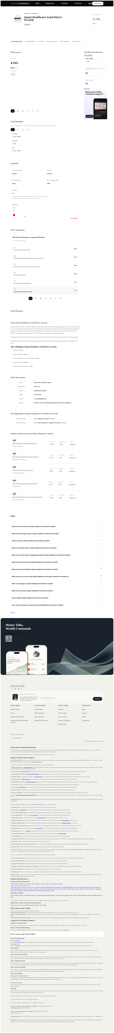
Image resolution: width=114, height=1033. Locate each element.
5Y (37, 111)
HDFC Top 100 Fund (27, 887)
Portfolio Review (25, 3)
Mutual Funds (50, 3)
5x (22, 129)
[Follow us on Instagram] (12, 688)
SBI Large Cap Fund (16, 887)
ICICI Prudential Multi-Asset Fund (69, 887)
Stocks (37, 3)
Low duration (34, 815)
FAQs (84, 717)
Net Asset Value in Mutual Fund (64, 895)
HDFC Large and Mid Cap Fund (71, 889)
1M (12, 111)
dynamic (28, 831)
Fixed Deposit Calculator (56, 884)
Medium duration (66, 823)
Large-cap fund (25, 771)
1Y (28, 111)
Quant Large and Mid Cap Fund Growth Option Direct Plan (27, 497)
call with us (66, 930)
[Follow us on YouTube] (18, 688)
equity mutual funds (36, 762)
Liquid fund (22, 810)
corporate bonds (62, 833)
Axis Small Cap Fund (39, 887)
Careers (84, 713)
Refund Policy (62, 724)
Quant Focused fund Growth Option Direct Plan (24, 443)
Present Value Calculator (25, 884)
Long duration (38, 828)
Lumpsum (90, 55)
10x (28, 129)
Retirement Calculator (41, 720)
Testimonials (86, 720)
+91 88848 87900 (17, 738)
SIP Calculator (38, 709)
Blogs (83, 709)
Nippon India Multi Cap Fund (52, 887)
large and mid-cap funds (33, 774)
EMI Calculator (39, 717)
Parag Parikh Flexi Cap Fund (21, 889)
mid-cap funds (38, 776)
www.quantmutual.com (40, 398)
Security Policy (62, 717)
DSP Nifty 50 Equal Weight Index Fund (27, 890)
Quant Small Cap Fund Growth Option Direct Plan (24, 483)
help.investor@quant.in (40, 390)
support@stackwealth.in (18, 734)
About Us (61, 709)
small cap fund (25, 779)
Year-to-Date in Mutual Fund (80, 895)
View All (13, 612)
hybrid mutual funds (78, 849)
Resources (78, 3)
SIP (85, 55)
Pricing (90, 3)
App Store (17, 945)
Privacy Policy (62, 713)
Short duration (64, 820)
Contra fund (22, 787)
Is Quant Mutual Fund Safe (29, 895)
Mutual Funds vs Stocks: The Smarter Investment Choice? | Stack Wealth (28, 905)
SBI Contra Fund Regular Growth (46, 890)
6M (23, 111)
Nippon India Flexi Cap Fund (36, 889)
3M (18, 111)
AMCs (12, 713)
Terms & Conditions (64, 720)
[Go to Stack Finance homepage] (16, 3)
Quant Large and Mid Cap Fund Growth (22, 470)
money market (41, 817)
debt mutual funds (37, 804)
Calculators (64, 3)
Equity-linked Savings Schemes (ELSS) (26, 795)
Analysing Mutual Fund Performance (46, 895)
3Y (32, 111)
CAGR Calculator (45, 884)
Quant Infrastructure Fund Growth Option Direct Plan (25, 457)
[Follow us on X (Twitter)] (21, 688)
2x (12, 129)
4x (17, 129)
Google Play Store (20, 942)
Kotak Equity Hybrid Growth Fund (53, 889)
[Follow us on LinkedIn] (15, 688)
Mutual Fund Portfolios (18, 717)
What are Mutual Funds (16, 895)
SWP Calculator (39, 713)
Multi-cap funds (28, 767)
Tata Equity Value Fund (84, 887)
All (60, 298)
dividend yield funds (31, 782)
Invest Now (27, 24)
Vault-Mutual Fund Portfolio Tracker (19, 721)
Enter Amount (89, 58)
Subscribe (97, 698)
